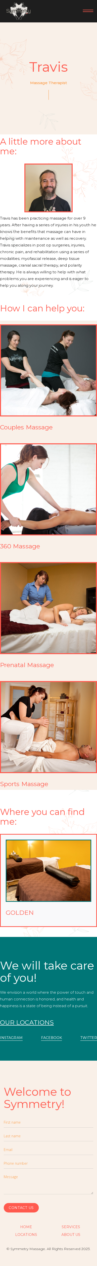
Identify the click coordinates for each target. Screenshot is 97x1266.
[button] (85, 11)
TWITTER (88, 1038)
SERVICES (71, 1227)
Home (26, 1227)
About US (71, 1235)
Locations (26, 1235)
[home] (17, 11)
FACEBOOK (51, 1038)
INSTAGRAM (11, 1038)
